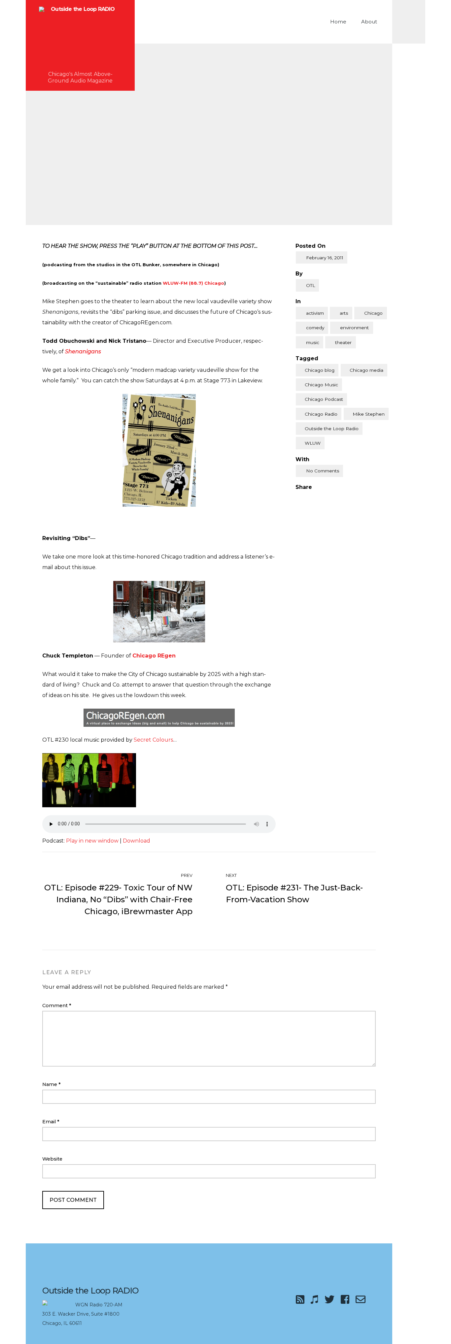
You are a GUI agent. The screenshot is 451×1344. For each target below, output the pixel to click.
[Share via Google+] (325, 497)
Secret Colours (153, 740)
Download (136, 841)
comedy (315, 327)
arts (344, 313)
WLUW (313, 443)
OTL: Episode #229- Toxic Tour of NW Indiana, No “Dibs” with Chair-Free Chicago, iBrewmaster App (118, 899)
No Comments (322, 470)
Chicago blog (319, 370)
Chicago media (366, 370)
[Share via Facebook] (298, 497)
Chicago (373, 313)
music (312, 342)
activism (315, 313)
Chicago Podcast (324, 399)
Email (50, 1122)
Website (52, 1159)
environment (354, 327)
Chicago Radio (321, 414)
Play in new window (92, 841)
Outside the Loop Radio (332, 428)
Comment (56, 1005)
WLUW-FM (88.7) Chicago (193, 283)
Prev (186, 875)
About (369, 21)
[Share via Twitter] (311, 497)
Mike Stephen (369, 414)
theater (343, 342)
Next (232, 875)
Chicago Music (321, 384)
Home (338, 21)
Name (51, 1084)
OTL (310, 285)
